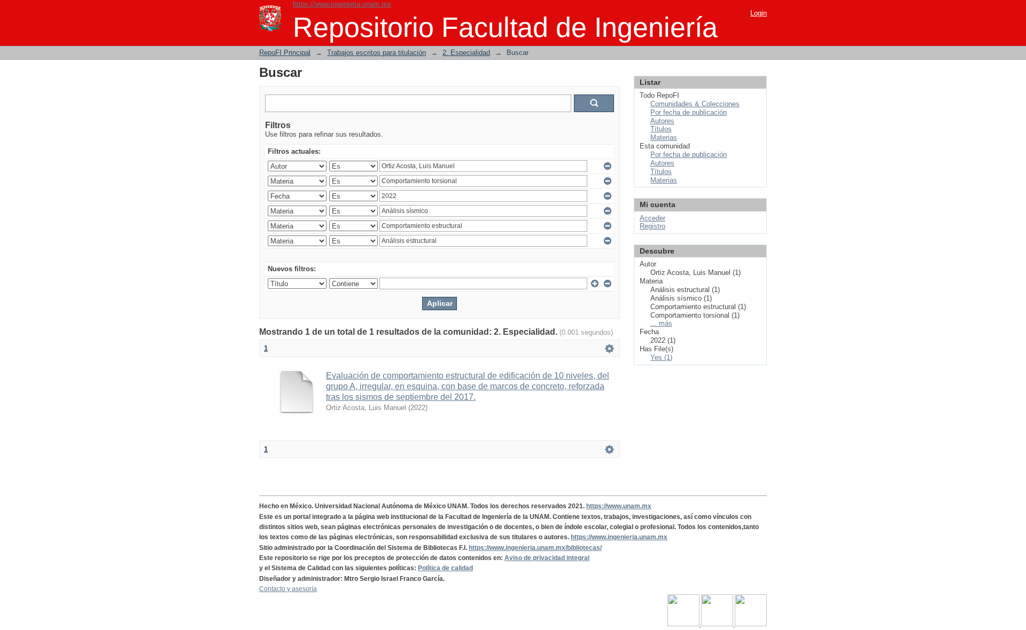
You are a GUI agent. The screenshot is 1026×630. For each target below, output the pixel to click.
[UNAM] (684, 624)
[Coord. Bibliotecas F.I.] (751, 624)
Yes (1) (661, 357)
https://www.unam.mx (618, 506)
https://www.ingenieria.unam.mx (342, 4)
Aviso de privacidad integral (546, 558)
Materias (663, 137)
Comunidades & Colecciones (695, 104)
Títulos (661, 129)
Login (758, 13)
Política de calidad (445, 568)
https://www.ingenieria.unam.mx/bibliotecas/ (535, 548)
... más (661, 323)
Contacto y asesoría (288, 589)
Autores (662, 121)
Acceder (652, 218)
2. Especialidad (466, 53)
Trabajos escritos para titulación (376, 53)
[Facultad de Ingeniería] (718, 624)
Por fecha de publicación (688, 112)
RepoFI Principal (284, 53)
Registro (652, 226)
